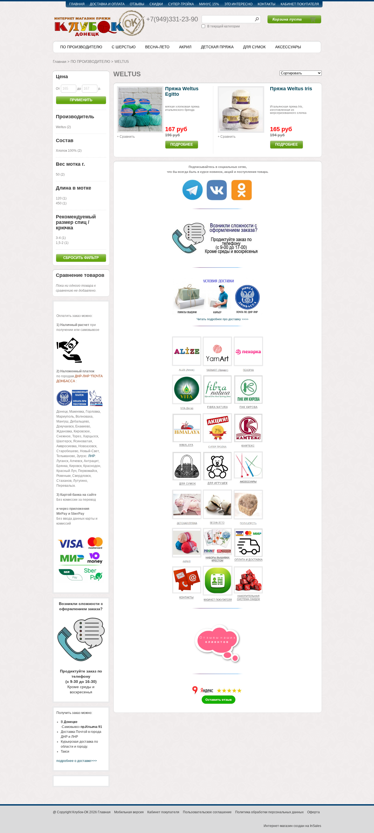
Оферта (313, 812)
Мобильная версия (129, 812)
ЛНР (91, 456)
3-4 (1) (61, 238)
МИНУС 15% (209, 4)
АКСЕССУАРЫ (288, 47)
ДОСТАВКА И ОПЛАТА (107, 4)
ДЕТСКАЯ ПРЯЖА (217, 47)
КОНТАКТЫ (266, 4)
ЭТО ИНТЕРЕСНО (238, 4)
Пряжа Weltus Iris (291, 88)
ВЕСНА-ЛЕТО (157, 47)
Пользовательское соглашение (207, 812)
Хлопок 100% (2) (69, 151)
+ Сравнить (126, 137)
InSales (315, 826)
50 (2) (60, 174)
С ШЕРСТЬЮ (124, 47)
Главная (59, 62)
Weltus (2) (63, 127)
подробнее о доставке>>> (76, 761)
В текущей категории (223, 26)
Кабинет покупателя (163, 812)
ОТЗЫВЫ (137, 4)
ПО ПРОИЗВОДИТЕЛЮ (81, 47)
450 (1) (61, 203)
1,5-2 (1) (62, 243)
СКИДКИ (156, 4)
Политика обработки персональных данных (269, 812)
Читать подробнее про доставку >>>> (221, 319)
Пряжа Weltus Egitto (181, 91)
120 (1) (61, 198)
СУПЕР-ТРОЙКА (181, 4)
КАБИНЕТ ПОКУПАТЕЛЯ (300, 4)
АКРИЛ (185, 47)
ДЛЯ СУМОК (254, 47)
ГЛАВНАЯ (77, 4)
